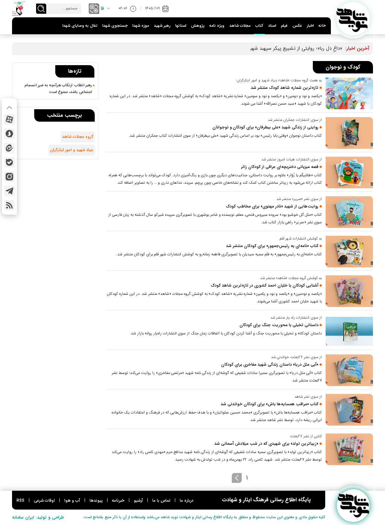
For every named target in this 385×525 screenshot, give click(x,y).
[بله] (9, 162)
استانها (180, 26)
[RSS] (9, 205)
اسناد (272, 26)
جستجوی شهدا (114, 26)
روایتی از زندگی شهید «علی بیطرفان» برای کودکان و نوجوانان (265, 127)
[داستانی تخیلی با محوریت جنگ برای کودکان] (349, 330)
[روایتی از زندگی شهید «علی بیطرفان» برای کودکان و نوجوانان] (349, 133)
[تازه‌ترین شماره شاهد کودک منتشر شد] (349, 93)
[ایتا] (9, 148)
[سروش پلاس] (9, 133)
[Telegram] (9, 191)
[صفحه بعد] (237, 478)
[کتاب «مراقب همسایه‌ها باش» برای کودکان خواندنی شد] (349, 410)
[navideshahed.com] (353, 18)
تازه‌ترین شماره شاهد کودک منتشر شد (284, 88)
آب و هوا (72, 501)
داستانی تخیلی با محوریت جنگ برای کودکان (278, 325)
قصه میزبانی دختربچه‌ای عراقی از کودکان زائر (279, 167)
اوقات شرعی (44, 501)
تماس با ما (161, 501)
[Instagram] (9, 176)
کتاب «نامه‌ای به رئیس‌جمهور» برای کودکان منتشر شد (272, 246)
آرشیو (138, 501)
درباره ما (186, 501)
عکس (297, 26)
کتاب (259, 26)
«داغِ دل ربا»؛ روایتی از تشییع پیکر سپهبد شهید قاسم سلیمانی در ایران (272, 48)
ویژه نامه (216, 26)
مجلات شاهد (239, 26)
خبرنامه (118, 501)
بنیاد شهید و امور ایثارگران (71, 150)
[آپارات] (9, 119)
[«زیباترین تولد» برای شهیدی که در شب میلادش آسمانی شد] (349, 449)
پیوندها (96, 501)
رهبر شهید (162, 26)
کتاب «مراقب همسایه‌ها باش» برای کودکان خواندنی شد (269, 404)
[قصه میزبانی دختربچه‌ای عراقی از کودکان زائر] (349, 172)
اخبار (310, 26)
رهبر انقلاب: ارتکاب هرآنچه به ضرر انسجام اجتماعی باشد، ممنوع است (58, 88)
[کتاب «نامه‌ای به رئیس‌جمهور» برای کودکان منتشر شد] (349, 251)
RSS (20, 501)
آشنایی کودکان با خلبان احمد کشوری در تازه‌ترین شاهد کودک (264, 285)
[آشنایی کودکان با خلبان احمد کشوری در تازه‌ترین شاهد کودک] (349, 291)
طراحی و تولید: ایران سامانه (38, 517)
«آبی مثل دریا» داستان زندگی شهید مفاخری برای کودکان (269, 365)
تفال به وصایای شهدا (79, 26)
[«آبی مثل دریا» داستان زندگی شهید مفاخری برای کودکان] (349, 370)
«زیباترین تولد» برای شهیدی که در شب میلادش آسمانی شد (266, 444)
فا (102, 8)
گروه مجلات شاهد (77, 137)
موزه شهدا (140, 26)
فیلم (284, 26)
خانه (322, 26)
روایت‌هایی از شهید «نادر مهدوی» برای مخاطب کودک (272, 206)
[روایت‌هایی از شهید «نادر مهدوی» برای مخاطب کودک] (349, 212)
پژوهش (198, 26)
